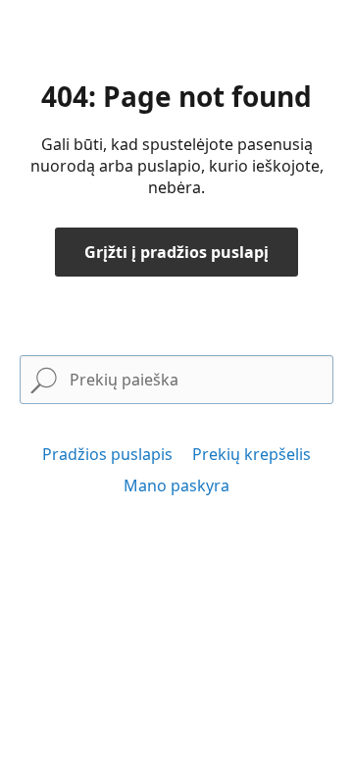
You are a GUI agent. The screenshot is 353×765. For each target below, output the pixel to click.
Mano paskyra (176, 485)
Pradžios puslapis (107, 454)
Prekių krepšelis (251, 454)
